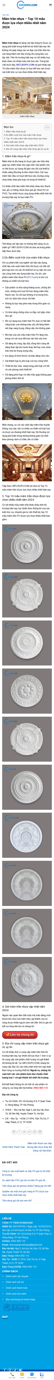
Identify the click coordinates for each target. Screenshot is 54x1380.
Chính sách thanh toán (16, 1288)
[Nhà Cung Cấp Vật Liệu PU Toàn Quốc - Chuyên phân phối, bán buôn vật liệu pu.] (27, 5)
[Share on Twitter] (24, 1132)
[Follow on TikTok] (15, 1370)
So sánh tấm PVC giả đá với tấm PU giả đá (23, 1180)
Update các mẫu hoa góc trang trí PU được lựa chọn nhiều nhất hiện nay (25, 1193)
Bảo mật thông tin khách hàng (20, 1299)
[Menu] (4, 4)
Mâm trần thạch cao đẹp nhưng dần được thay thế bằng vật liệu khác (39, 1147)
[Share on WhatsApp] (14, 1132)
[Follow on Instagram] (10, 1370)
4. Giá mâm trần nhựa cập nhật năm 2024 (23, 145)
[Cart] (50, 5)
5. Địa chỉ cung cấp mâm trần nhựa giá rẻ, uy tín (26, 149)
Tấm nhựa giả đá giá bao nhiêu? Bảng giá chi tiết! (26, 1186)
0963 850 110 (41, 1088)
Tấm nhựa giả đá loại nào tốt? (17, 1200)
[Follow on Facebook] (4, 1370)
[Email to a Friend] (29, 1132)
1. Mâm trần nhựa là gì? (15, 131)
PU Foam (32, 277)
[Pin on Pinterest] (34, 1132)
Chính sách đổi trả (15, 1282)
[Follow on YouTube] (20, 1370)
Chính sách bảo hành (16, 1293)
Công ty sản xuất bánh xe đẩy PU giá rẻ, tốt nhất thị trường (26, 1173)
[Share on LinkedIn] (40, 1132)
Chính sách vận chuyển (17, 1276)
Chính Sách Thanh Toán (13, 1147)
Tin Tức (5, 15)
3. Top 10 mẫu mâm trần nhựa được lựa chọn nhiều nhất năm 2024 (25, 140)
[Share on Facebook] (19, 1132)
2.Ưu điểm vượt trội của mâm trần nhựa (23, 135)
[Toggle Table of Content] (45, 127)
